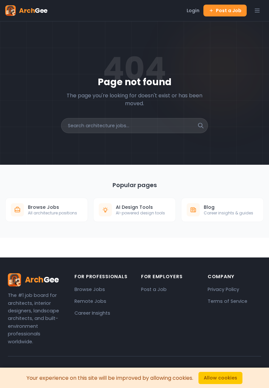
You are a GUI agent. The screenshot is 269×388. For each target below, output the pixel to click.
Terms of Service (227, 301)
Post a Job (228, 10)
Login (193, 10)
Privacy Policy (223, 289)
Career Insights (92, 313)
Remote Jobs (90, 301)
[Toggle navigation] (257, 10)
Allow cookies (220, 378)
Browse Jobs (89, 289)
